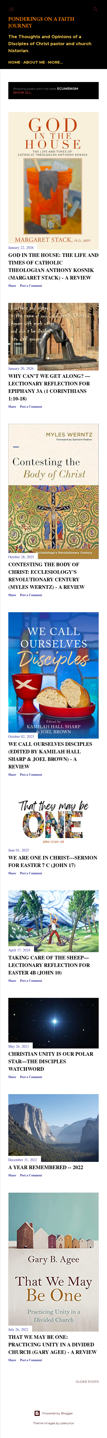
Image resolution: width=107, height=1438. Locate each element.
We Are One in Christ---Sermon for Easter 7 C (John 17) (52, 861)
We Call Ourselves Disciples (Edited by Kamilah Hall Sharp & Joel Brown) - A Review (50, 755)
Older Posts (87, 1382)
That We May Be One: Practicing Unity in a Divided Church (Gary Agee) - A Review (52, 1344)
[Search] (95, 8)
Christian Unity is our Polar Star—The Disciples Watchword (50, 1061)
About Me (34, 62)
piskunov (67, 1423)
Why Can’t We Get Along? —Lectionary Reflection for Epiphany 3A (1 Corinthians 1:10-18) (49, 387)
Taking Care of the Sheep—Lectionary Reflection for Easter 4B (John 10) (49, 965)
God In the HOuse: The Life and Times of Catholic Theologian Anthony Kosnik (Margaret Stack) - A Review (53, 266)
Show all (22, 92)
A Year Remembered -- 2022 (45, 1167)
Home (14, 62)
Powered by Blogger (57, 1413)
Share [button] (12, 285)
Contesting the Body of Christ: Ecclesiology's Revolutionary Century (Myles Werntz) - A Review (46, 576)
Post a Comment (31, 285)
